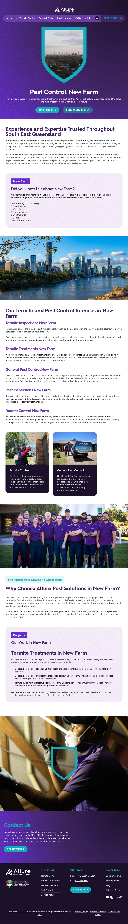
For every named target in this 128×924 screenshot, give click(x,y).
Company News (113, 876)
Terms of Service (98, 911)
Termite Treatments (50, 885)
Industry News (112, 880)
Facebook (108, 897)
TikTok (120, 897)
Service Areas (47, 895)
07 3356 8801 (81, 880)
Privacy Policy (81, 911)
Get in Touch (46, 110)
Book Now (79, 890)
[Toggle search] (97, 18)
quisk (39, 914)
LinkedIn (116, 897)
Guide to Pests (113, 890)
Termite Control (48, 876)
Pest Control (47, 890)
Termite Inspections (50, 880)
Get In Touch (111, 18)
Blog (108, 885)
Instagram (112, 897)
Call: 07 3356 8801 (76, 110)
